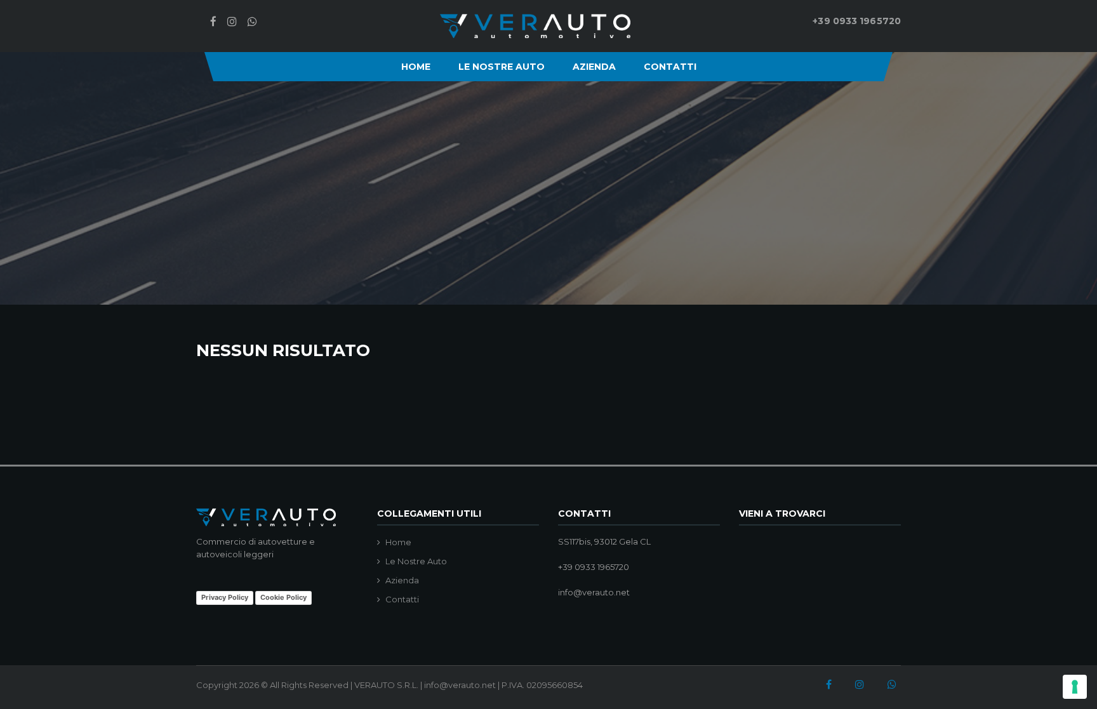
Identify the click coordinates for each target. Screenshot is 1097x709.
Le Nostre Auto (501, 66)
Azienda (594, 66)
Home (415, 66)
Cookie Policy (283, 597)
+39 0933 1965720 (857, 21)
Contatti (670, 66)
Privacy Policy (224, 597)
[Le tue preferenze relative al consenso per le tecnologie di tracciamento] (1075, 687)
